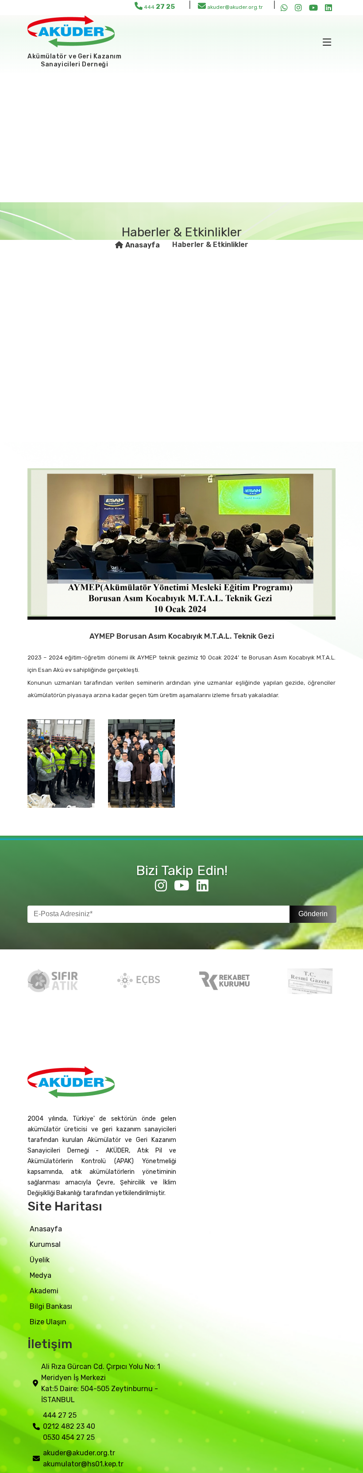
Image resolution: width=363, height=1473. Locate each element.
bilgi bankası (51, 1306)
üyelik (40, 1260)
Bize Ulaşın (48, 1322)
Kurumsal (45, 1244)
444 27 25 (60, 1415)
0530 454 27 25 (69, 1437)
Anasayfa (142, 245)
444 (159, 7)
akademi (44, 1291)
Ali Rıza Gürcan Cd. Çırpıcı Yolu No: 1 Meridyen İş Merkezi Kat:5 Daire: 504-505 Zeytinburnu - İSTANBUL (100, 1383)
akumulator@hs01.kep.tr (83, 1464)
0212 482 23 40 (69, 1426)
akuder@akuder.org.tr (234, 7)
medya (40, 1275)
